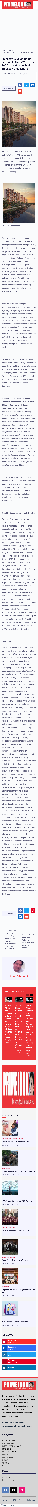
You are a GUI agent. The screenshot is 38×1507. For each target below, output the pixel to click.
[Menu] (35, 5)
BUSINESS (12, 50)
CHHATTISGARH (6, 1139)
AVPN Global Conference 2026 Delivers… (17, 1201)
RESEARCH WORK (9, 1452)
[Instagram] (22, 1490)
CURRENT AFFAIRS (17, 1139)
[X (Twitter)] (13, 1490)
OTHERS (12, 1257)
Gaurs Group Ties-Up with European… (16, 1260)
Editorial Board (8, 1480)
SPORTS (5, 1463)
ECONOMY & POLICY (8, 1319)
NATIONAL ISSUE (9, 1443)
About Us (6, 1477)
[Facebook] (5, 1490)
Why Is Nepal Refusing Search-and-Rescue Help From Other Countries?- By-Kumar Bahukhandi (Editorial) (19, 1026)
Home (3, 50)
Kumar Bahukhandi (10, 74)
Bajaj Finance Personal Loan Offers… (16, 1322)
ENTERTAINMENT (9, 1457)
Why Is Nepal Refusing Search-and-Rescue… (19, 1171)
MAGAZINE (6, 1449)
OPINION (4, 1168)
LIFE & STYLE (5, 1257)
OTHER (20, 998)
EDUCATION (5, 1287)
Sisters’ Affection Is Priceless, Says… (16, 1142)
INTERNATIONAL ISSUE (11, 1446)
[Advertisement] (19, 29)
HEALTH (5, 1460)
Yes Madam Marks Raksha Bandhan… (16, 1231)
